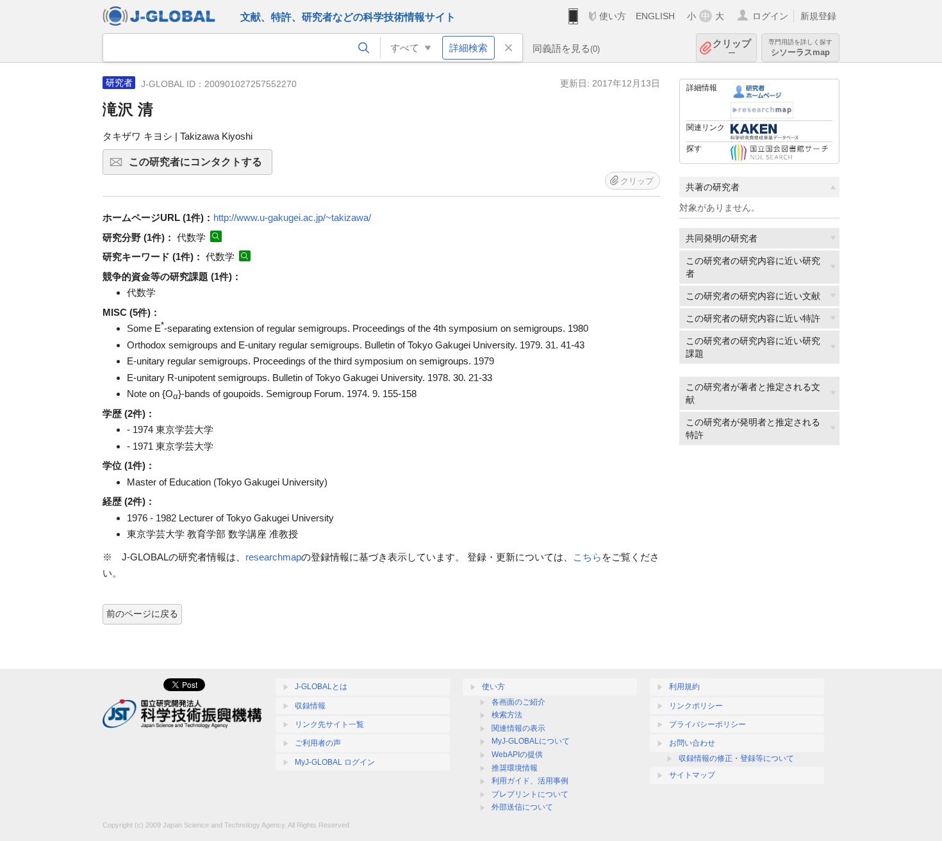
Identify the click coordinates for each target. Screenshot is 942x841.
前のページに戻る (142, 613)
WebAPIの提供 (517, 754)
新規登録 (818, 16)
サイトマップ (692, 775)
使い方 (612, 16)
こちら (587, 556)
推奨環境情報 (515, 767)
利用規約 (684, 686)
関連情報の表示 (518, 728)
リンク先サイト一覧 (329, 724)
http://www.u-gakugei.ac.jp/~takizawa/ (292, 217)
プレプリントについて (530, 794)
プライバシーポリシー (707, 724)
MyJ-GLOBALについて (531, 741)
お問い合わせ (692, 743)
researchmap (273, 556)
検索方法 (507, 714)
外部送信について (522, 807)
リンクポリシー (696, 705)
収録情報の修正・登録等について (736, 758)
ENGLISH (655, 16)
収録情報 (310, 705)
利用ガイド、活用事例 (530, 780)
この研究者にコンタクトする (200, 165)
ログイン (770, 16)
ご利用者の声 (318, 743)
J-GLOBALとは (321, 686)
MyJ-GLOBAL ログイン (335, 762)
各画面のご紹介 (518, 702)
